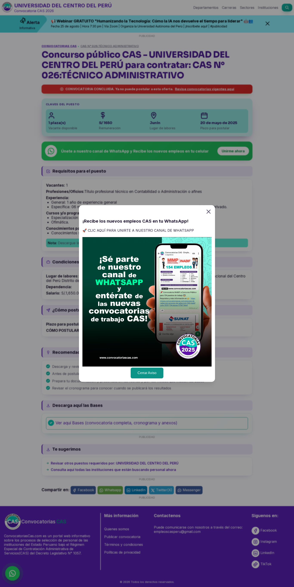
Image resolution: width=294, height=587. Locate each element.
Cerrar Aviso (147, 373)
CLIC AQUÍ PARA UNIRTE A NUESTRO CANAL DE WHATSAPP (141, 230)
